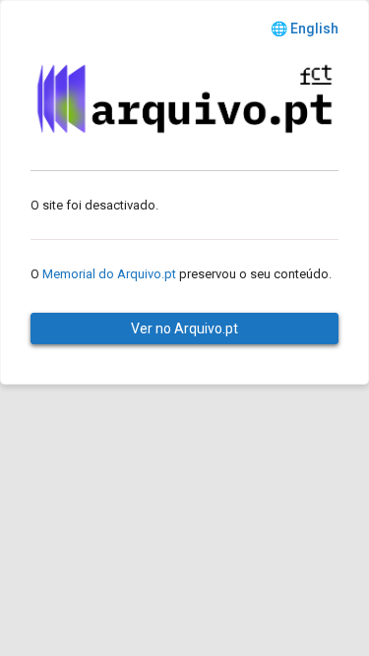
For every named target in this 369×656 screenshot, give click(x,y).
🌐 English (304, 28)
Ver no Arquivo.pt (184, 328)
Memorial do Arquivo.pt (109, 274)
